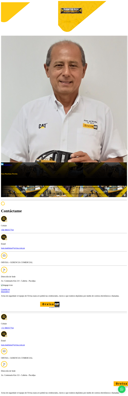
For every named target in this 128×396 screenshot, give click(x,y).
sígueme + (8, 165)
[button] (122, 389)
